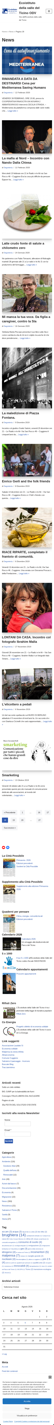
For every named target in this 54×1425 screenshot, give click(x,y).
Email (8, 1130)
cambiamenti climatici (34, 1236)
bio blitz (42, 1232)
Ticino (29, 1269)
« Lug (4, 1354)
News (11, 32)
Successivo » (10, 828)
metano (23, 1256)
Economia (6, 1192)
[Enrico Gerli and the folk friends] (27, 460)
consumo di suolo (30, 1242)
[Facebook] (7, 847)
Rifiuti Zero (21, 1014)
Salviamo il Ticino (9, 1210)
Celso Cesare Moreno (17, 1239)
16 (39, 812)
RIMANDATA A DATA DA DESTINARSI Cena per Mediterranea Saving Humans (24, 83)
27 (39, 820)
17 (48, 812)
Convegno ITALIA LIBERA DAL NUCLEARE (21, 1096)
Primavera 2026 (23, 860)
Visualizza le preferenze (27, 1415)
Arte (4, 1179)
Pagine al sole (8, 1100)
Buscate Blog (7, 1064)
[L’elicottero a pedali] (27, 684)
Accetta (27, 1401)
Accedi (5, 1367)
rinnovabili (21, 1265)
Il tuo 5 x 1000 (22, 958)
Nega (27, 1408)
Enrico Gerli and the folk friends (26, 481)
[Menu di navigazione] (49, 11)
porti (13, 1263)
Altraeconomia (8, 1055)
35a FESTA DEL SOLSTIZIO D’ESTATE (19, 1105)
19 (14, 820)
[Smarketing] (27, 752)
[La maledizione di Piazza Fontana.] (27, 378)
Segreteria (8, 93)
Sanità (4, 1214)
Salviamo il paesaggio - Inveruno (16, 1061)
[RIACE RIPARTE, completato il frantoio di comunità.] (27, 527)
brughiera (14, 1235)
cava (5, 1239)
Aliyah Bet (26, 1232)
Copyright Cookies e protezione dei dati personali (32, 1421)
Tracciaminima (8, 1067)
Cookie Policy (8, 1421)
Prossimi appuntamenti (26, 974)
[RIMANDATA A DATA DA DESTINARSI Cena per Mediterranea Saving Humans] (27, 60)
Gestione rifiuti (9, 1166)
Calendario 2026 (29, 939)
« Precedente (9, 812)
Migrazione (6, 1197)
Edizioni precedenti (24, 863)
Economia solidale (10, 1049)
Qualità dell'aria (9, 1170)
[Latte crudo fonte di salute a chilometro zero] (27, 214)
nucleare (8, 1259)
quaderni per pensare (25, 1263)
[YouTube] (3, 847)
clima (29, 1239)
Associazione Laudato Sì (12, 1045)
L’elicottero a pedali (17, 704)
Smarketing (10, 775)
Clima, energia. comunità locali (29, 916)
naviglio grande (35, 1256)
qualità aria (39, 1263)
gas (23, 1248)
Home (4, 32)
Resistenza (7, 1206)
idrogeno (9, 1252)
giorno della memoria (35, 1249)
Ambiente (6, 1161)
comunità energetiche (10, 1242)
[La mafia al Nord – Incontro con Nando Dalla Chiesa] (27, 137)
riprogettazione (35, 1266)
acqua (17, 1231)
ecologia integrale (21, 1245)
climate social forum (41, 1239)
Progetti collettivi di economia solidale (32, 1026)
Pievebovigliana (22, 1259)
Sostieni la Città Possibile (27, 866)
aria (34, 1232)
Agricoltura (6, 1157)
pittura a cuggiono (35, 1259)
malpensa (11, 1255)
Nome (7, 1120)
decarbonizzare (8, 1245)
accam (7, 1231)
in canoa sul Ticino (23, 1252)
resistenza (8, 1266)
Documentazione (9, 1188)
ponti (8, 1263)
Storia (4, 1219)
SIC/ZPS (21, 1269)
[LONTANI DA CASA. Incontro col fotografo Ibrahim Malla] (27, 607)
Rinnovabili (8, 1175)
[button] (50, 1377)
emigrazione (35, 1245)
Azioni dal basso (9, 1183)
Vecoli (8, 1272)
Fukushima (15, 1249)
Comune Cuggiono (10, 1058)
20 (22, 820)
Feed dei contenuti (10, 1371)
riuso (44, 1266)
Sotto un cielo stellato (11, 1087)
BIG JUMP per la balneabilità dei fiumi (18, 1091)
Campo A (46, 1236)
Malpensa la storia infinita (12, 1052)
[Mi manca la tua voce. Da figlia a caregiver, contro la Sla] (27, 293)
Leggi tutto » (13, 111)
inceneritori (40, 1251)
